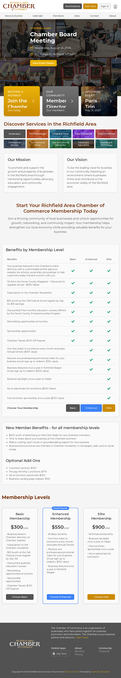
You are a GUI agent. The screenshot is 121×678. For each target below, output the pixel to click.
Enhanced (91, 408)
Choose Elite (101, 597)
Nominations (72, 6)
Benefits (79, 651)
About (112, 15)
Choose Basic (19, 597)
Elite (109, 408)
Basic (73, 408)
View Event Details (40, 63)
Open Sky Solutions (100, 671)
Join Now (90, 6)
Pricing (79, 654)
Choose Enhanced (60, 597)
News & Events (13, 15)
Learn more (81, 637)
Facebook (104, 651)
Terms (76, 671)
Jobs (77, 15)
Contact (94, 15)
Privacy (68, 671)
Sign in (105, 6)
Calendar (38, 15)
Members (58, 15)
